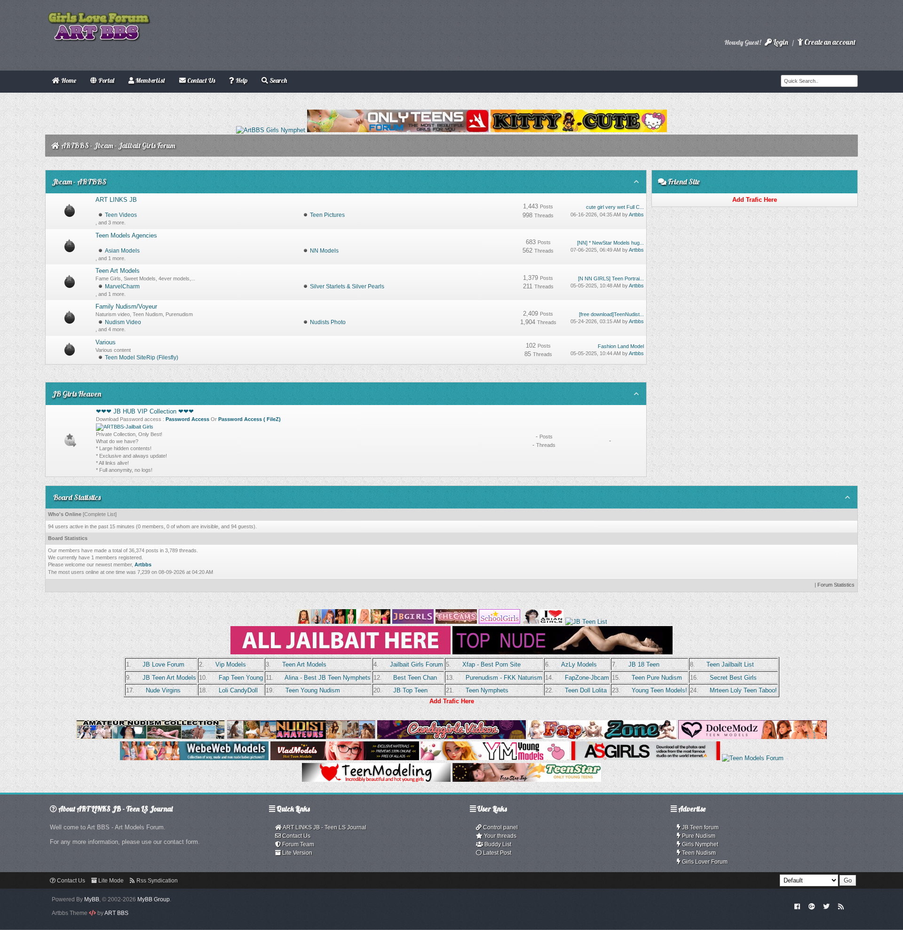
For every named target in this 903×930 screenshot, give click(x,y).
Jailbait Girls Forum (416, 664)
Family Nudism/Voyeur (126, 306)
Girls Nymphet (699, 844)
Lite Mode (110, 880)
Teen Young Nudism (312, 690)
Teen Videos (121, 215)
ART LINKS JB (116, 199)
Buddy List (497, 844)
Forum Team (297, 844)
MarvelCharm (122, 286)
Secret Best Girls (733, 677)
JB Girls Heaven (76, 393)
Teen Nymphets (487, 690)
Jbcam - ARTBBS (79, 181)
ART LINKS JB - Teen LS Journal (324, 827)
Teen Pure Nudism (657, 677)
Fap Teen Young (241, 677)
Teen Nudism (698, 853)
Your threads (499, 836)
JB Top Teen (410, 690)
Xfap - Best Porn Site (491, 664)
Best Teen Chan (415, 677)
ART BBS (116, 913)
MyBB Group (153, 899)
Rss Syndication (156, 880)
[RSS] (841, 906)
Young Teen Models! (659, 690)
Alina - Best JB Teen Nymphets (328, 677)
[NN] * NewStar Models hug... (610, 243)
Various (105, 342)
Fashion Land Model (621, 346)
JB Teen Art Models (169, 677)
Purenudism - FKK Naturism (504, 677)
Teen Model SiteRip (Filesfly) (141, 357)
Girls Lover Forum (704, 861)
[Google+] (812, 906)
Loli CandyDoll (238, 690)
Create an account (829, 42)
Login (780, 42)
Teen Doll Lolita (586, 690)
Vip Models (230, 664)
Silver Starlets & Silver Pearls (347, 286)
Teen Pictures (327, 215)
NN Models (324, 250)
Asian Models (122, 250)
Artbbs (636, 214)
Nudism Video (123, 322)
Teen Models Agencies (126, 235)
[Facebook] (797, 906)
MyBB (91, 899)
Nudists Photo (328, 322)
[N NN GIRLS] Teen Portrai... (611, 278)
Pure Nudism (698, 836)
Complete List (99, 514)
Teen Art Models (117, 270)
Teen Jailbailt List (730, 664)
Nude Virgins (163, 690)
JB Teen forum (700, 827)
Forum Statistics (836, 585)
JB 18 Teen (643, 664)
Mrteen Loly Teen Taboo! (743, 690)
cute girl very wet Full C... (615, 207)
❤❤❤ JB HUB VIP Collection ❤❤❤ (145, 411)
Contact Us (295, 836)
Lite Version (296, 853)
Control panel (500, 827)
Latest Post (496, 853)
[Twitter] (826, 906)
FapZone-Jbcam (587, 677)
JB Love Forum (163, 664)
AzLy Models (579, 664)
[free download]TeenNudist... (611, 314)
